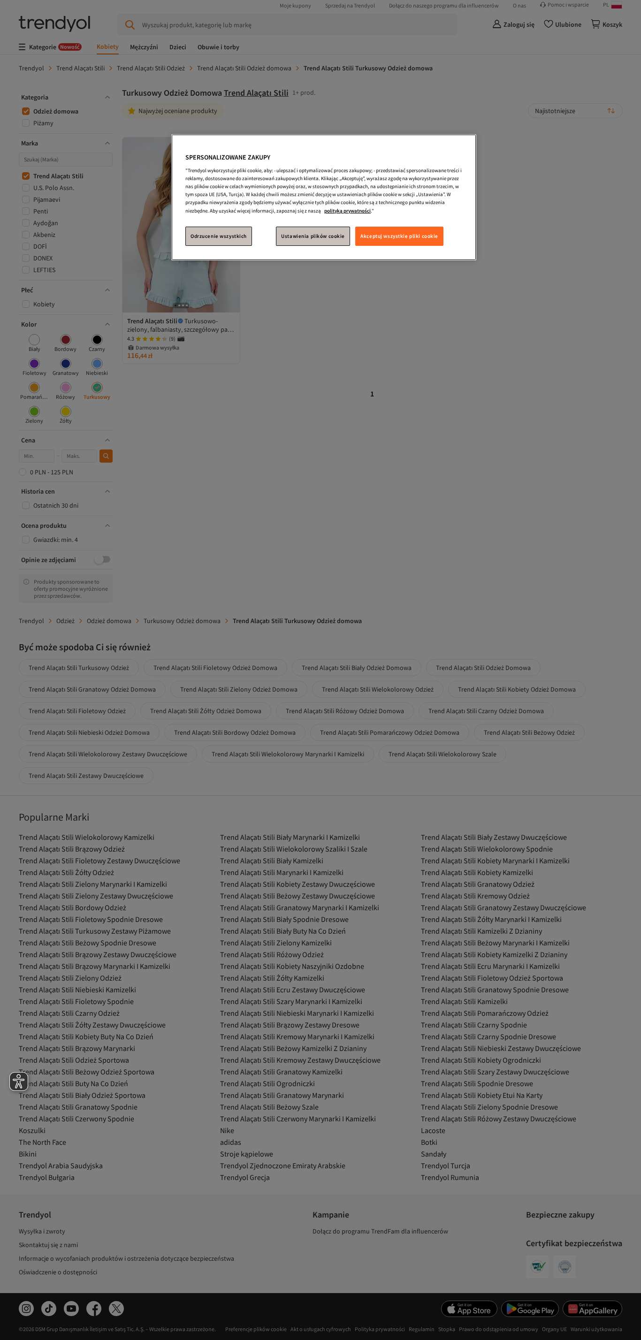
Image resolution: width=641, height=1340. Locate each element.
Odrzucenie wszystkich (219, 236)
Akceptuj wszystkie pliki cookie (399, 236)
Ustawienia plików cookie (313, 236)
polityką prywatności (347, 210)
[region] (323, 197)
